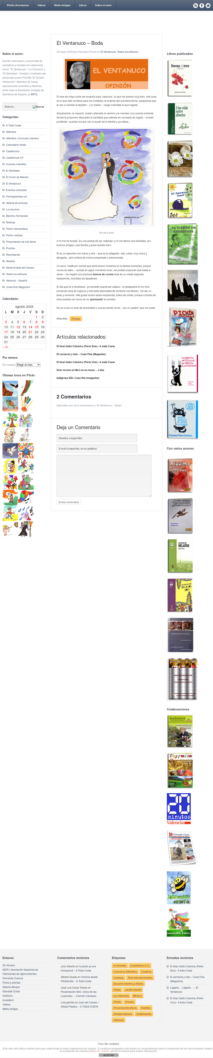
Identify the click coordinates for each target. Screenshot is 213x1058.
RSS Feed (195, 5)
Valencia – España (16, 280)
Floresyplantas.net (16, 196)
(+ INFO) (32, 94)
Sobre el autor (103, 5)
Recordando (13, 254)
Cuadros (146, 971)
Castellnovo (13, 151)
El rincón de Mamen (17, 177)
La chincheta (121, 996)
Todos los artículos (16, 274)
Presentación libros (125, 1008)
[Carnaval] (26, 504)
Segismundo (143, 1014)
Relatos (10, 261)
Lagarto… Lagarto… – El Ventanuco (184, 989)
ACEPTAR (108, 1055)
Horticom (7, 995)
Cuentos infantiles (16, 164)
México (137, 996)
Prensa (76, 318)
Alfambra (11, 131)
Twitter (208, 5)
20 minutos (8, 965)
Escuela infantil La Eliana (128, 983)
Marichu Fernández (17, 215)
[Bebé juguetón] (10, 442)
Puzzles (10, 248)
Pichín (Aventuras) (18, 5)
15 (36, 326)
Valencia (119, 1020)
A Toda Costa (13, 125)
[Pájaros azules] (10, 426)
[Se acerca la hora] (10, 520)
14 (30, 326)
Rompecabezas (123, 1014)
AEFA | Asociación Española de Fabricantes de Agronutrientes (20, 971)
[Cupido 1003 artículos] (10, 535)
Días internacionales (140, 977)
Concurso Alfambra (125, 971)
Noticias (10, 222)
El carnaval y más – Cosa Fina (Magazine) (81, 354)
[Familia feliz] (26, 488)
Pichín (117, 1002)
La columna (12, 209)
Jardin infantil (133, 989)
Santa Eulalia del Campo (20, 267)
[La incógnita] (10, 504)
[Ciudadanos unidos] (10, 488)
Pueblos (146, 1008)
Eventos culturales (16, 190)
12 (18, 326)
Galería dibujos (11, 987)
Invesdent (8, 1000)
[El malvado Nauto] (26, 457)
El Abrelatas (13, 170)
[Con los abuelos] (26, 426)
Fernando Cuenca (12, 978)
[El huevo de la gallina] (26, 442)
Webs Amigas (62, 5)
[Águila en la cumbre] (10, 395)
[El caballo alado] (10, 457)
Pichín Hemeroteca (17, 228)
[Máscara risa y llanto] (10, 473)
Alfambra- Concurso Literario (22, 138)
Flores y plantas (11, 982)
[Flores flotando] (26, 473)
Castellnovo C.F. (140, 965)
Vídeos (41, 5)
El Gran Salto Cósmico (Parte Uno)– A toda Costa (86, 362)
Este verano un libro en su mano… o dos (80, 370)
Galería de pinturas (17, 203)
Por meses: (8, 364)
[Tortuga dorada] (10, 410)
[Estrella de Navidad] (26, 395)
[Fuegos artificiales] (26, 410)
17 (6, 331)
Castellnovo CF (15, 157)
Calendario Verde (16, 144)
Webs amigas (10, 1008)
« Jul (5, 346)
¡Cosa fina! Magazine (18, 287)
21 (30, 331)
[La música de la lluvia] (26, 520)
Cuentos (119, 977)
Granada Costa (11, 991)
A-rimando (120, 965)
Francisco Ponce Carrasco (105, 29)
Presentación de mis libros (21, 241)
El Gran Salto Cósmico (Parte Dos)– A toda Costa (86, 346)
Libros (83, 5)
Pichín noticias (14, 235)
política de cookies (98, 1051)
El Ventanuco (13, 183)
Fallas (117, 989)
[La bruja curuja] (26, 535)
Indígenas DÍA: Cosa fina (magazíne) (78, 378)
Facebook (201, 5)
